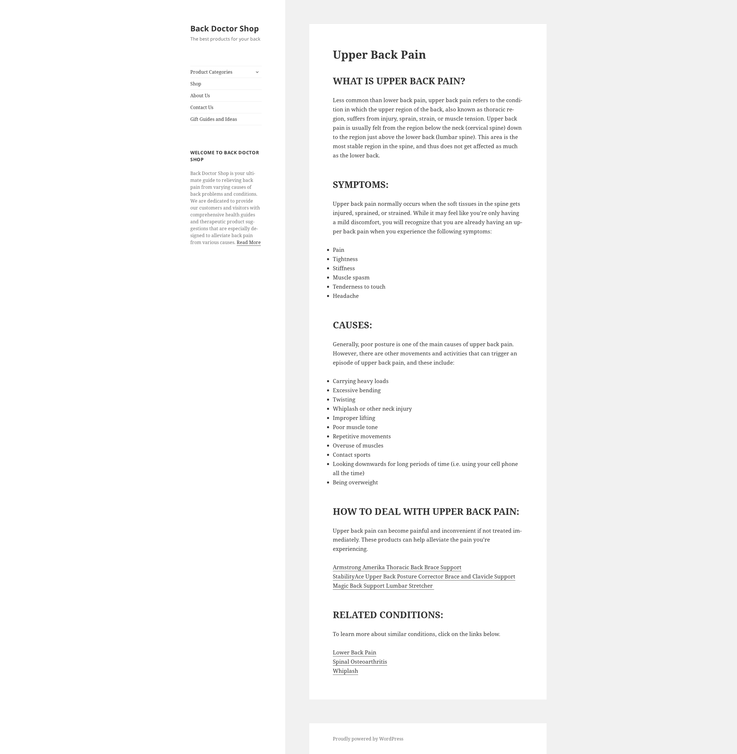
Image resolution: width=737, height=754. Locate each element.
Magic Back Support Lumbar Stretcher (383, 585)
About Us (200, 95)
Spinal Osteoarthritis (360, 661)
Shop (195, 84)
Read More (249, 242)
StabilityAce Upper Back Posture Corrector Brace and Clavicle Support (424, 576)
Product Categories (211, 72)
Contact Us (201, 107)
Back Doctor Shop (224, 28)
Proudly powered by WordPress (368, 739)
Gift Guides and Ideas (213, 119)
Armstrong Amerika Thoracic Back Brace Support (397, 567)
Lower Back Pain (354, 652)
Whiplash (345, 671)
